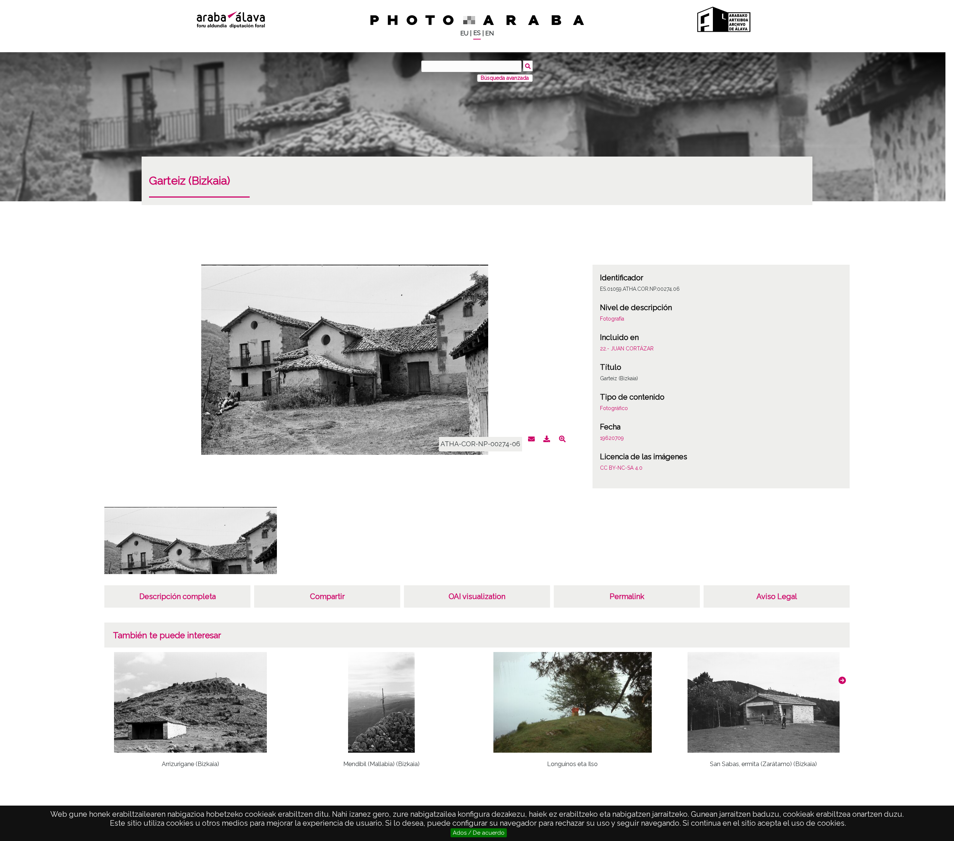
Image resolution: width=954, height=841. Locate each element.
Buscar (528, 66)
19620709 (612, 438)
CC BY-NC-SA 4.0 (621, 468)
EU (464, 33)
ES (477, 33)
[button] (842, 680)
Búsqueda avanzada (505, 78)
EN (489, 33)
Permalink (627, 596)
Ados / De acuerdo (479, 832)
